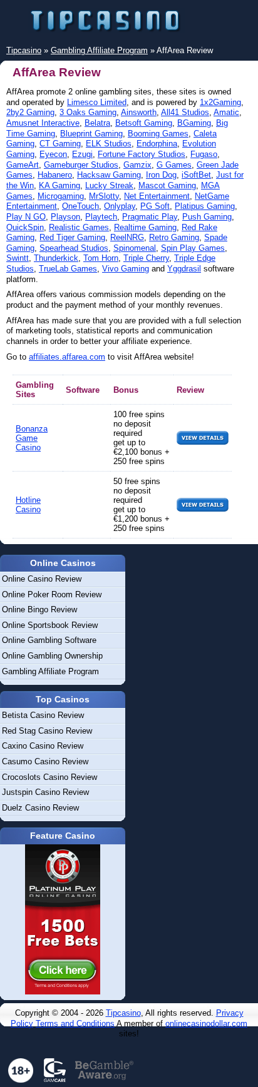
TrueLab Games (68, 268)
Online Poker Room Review (51, 594)
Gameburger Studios (81, 164)
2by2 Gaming (30, 112)
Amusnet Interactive (43, 123)
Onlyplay (119, 206)
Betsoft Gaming (143, 123)
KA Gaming (59, 185)
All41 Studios (185, 112)
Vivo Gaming (125, 268)
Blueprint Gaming (91, 133)
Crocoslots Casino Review (49, 777)
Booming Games (158, 133)
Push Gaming (207, 216)
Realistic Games (79, 227)
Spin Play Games (193, 248)
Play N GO (26, 216)
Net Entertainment (157, 196)
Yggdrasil (184, 268)
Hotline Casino (28, 504)
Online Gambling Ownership (52, 655)
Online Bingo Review (39, 609)
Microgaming (61, 196)
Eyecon (53, 154)
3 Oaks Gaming (87, 112)
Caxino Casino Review (42, 746)
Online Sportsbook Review (50, 625)
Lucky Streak (109, 185)
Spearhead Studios (73, 248)
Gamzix (137, 164)
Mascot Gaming (167, 185)
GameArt (22, 164)
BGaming (194, 123)
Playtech (101, 216)
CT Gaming (60, 143)
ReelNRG (127, 237)
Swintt (17, 258)
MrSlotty (104, 196)
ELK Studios (109, 143)
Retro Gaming (174, 237)
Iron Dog (161, 174)
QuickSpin (25, 227)
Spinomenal (134, 248)
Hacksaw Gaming (109, 174)
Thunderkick (56, 258)
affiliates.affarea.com (67, 356)
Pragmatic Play (149, 216)
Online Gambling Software (49, 640)
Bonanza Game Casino (32, 438)
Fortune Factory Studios (141, 154)
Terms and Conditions (75, 1023)
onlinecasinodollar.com (206, 1023)
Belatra (97, 123)
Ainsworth (139, 112)
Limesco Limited (96, 102)
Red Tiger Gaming (72, 237)
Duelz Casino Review (40, 807)
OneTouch (80, 206)
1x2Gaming (220, 102)
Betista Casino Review (43, 715)
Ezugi (82, 154)
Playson (65, 216)
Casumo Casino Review (45, 761)
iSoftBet (196, 174)
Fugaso (203, 154)
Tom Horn (100, 258)
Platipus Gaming (205, 206)
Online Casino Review (41, 579)
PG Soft (155, 206)
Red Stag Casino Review (47, 731)
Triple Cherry (146, 258)
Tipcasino (123, 1013)
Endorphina (157, 143)
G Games (174, 164)
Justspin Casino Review (45, 792)
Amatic (226, 112)
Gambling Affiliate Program (50, 671)
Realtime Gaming (145, 227)
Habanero (55, 174)
